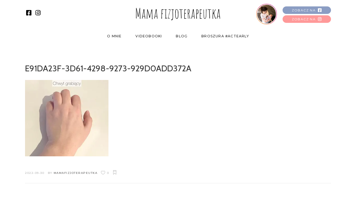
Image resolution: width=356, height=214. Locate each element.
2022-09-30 (34, 173)
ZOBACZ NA (304, 10)
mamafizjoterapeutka (76, 173)
